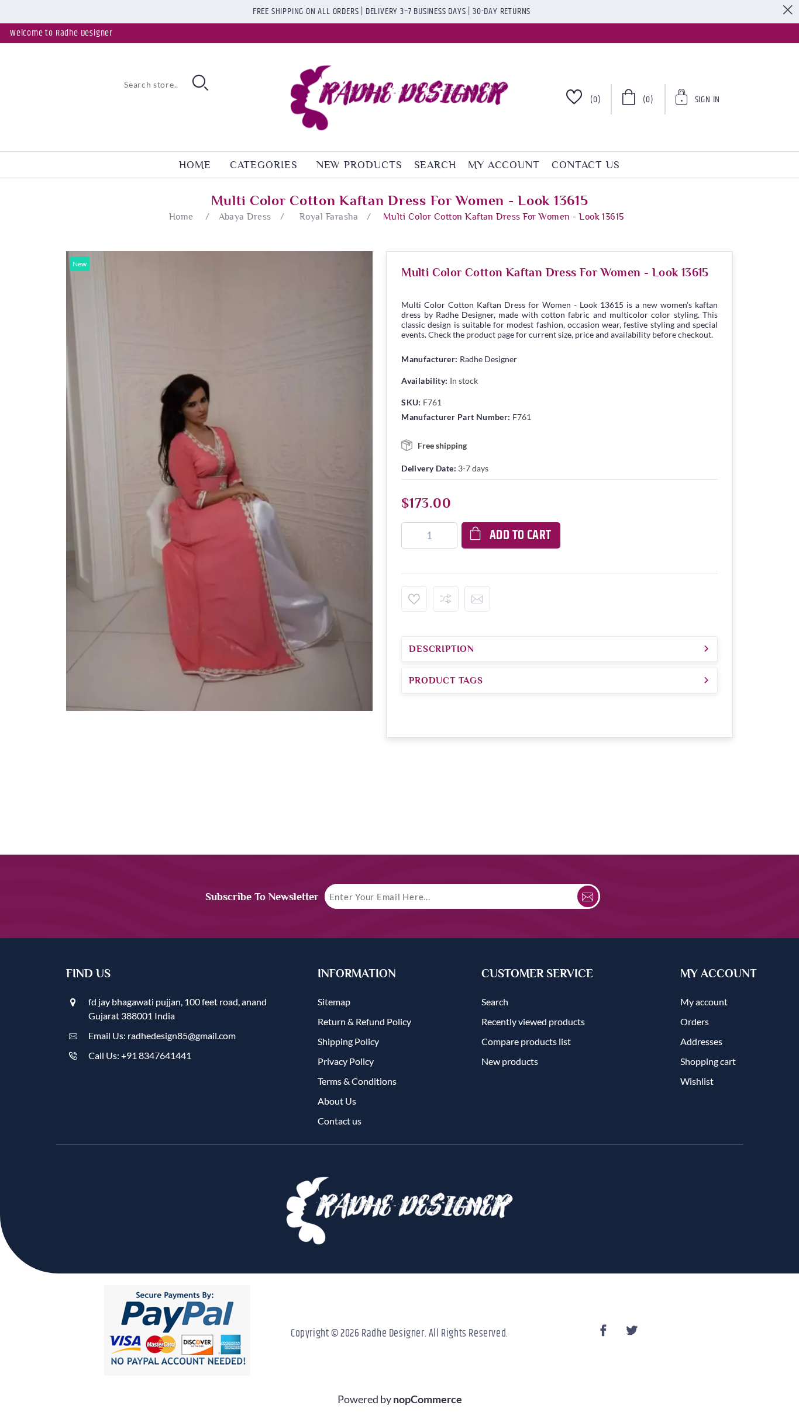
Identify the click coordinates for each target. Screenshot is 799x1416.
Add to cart (521, 535)
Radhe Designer (488, 359)
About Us (337, 1100)
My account (504, 165)
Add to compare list (446, 599)
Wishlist (697, 1081)
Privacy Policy (346, 1061)
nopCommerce (427, 1399)
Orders (694, 1021)
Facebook (605, 1334)
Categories (264, 165)
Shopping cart (708, 1061)
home (195, 165)
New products (359, 165)
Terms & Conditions (357, 1081)
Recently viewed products (533, 1021)
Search (435, 165)
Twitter (633, 1334)
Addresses (701, 1041)
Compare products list (526, 1041)
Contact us (586, 165)
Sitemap (334, 1001)
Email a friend (477, 599)
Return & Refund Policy (364, 1021)
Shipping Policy (348, 1041)
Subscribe (588, 896)
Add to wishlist (414, 599)
